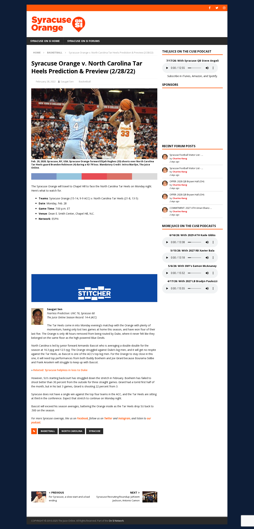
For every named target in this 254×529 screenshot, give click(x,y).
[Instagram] (224, 8)
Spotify (213, 76)
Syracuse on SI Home (45, 41)
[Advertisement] (163, 23)
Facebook (82, 418)
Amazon (197, 76)
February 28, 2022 (46, 81)
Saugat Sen (67, 81)
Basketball (85, 81)
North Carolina (72, 431)
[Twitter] (217, 8)
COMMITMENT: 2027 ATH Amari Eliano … (191, 208)
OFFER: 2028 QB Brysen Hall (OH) (187, 181)
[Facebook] (209, 8)
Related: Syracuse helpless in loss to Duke (60, 370)
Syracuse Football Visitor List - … (186, 154)
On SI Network (116, 520)
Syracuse (94, 431)
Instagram (124, 418)
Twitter (108, 418)
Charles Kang (180, 158)
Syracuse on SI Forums (83, 41)
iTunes (186, 76)
